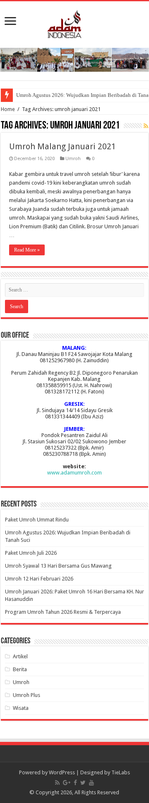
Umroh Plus (26, 695)
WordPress (62, 772)
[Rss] (57, 783)
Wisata (21, 708)
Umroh (73, 158)
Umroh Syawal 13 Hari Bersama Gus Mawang (58, 566)
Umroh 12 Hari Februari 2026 (39, 579)
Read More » (27, 250)
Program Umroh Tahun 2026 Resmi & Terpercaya (63, 612)
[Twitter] (83, 783)
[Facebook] (75, 783)
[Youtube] (91, 783)
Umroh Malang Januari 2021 (62, 146)
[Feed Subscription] (146, 126)
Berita (20, 669)
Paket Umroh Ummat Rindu (37, 519)
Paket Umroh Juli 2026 (31, 553)
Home (8, 109)
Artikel (20, 656)
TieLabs (120, 772)
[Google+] (66, 783)
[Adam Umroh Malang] (74, 22)
